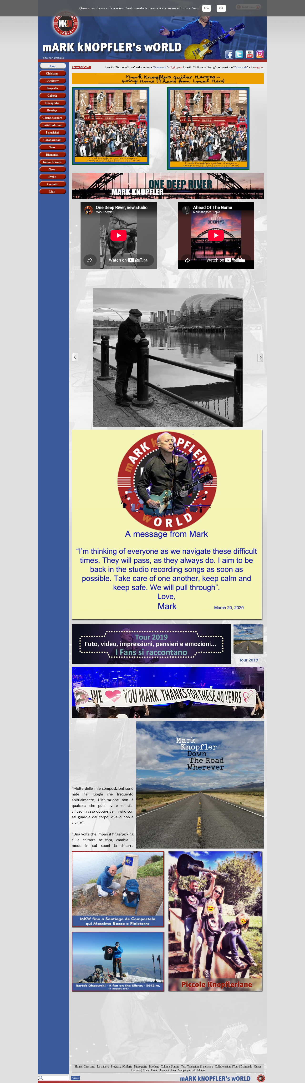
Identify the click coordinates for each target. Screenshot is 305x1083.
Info (206, 8)
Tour (236, 1066)
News (145, 1070)
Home (78, 1066)
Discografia (140, 1066)
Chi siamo (89, 1066)
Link (173, 1070)
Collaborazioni (223, 1066)
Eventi (154, 1070)
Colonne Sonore (170, 1066)
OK (221, 8)
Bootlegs (154, 1066)
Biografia (116, 1066)
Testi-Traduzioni (190, 1066)
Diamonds (154, 67)
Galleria (127, 1066)
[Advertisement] (168, 1029)
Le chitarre (103, 1066)
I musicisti (207, 1066)
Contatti (164, 1070)
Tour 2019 (248, 660)
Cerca (75, 1078)
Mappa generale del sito (191, 1070)
